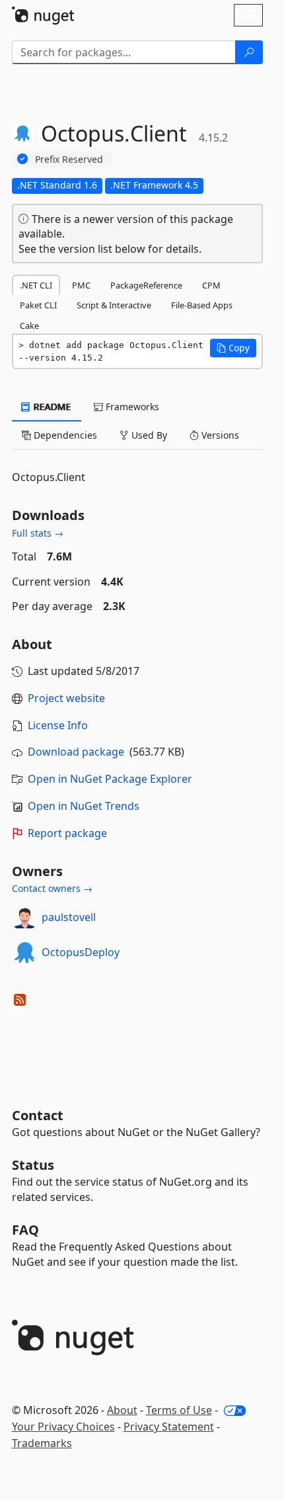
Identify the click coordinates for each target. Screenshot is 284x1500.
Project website (66, 698)
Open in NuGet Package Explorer (110, 779)
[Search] (249, 52)
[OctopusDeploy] (24, 953)
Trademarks (42, 1443)
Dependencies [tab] (64, 435)
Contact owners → (52, 888)
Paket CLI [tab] (38, 305)
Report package (67, 833)
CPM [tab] (211, 285)
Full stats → (37, 533)
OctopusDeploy (81, 952)
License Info (58, 725)
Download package (76, 751)
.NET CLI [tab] (36, 285)
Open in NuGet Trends (83, 806)
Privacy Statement (169, 1426)
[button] (233, 348)
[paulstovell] (24, 918)
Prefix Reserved (69, 159)
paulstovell (69, 917)
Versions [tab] (219, 435)
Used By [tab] (148, 435)
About (122, 1410)
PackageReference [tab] (146, 285)
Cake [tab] (29, 325)
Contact (37, 1115)
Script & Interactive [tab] (114, 305)
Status (33, 1165)
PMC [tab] (81, 285)
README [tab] (51, 406)
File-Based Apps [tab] (201, 305)
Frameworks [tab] (131, 406)
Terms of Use (179, 1410)
